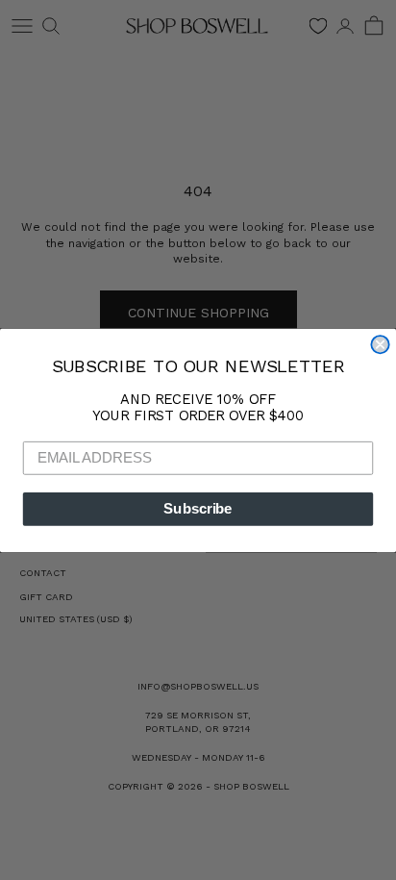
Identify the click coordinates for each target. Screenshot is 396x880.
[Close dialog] (379, 344)
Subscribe (197, 508)
